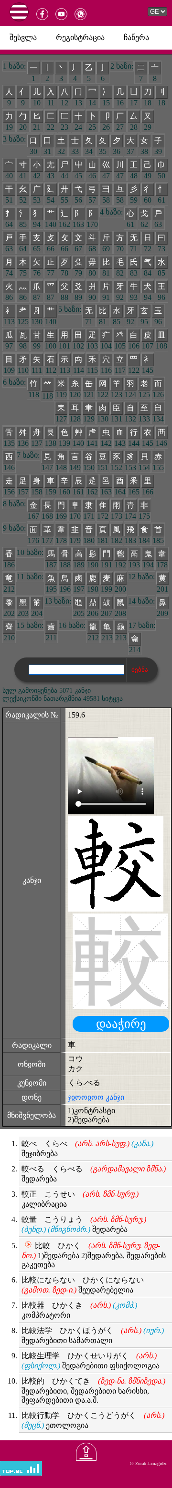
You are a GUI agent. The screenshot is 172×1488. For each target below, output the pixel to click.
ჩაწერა (136, 37)
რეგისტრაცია (80, 37)
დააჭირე (121, 1023)
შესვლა (23, 37)
